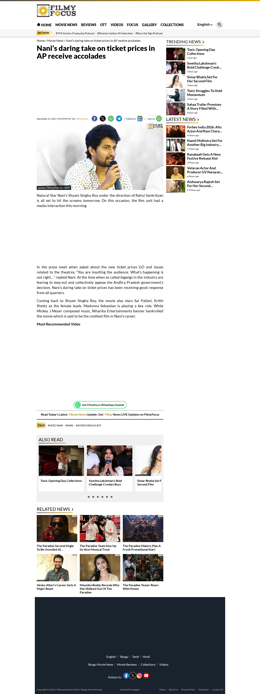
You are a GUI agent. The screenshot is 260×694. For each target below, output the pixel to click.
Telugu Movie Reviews (91, 689)
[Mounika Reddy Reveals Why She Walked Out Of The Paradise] (100, 568)
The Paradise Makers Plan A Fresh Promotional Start (142, 547)
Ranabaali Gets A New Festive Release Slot (204, 156)
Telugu (124, 656)
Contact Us (217, 689)
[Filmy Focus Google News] (140, 119)
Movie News (66, 25)
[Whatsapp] (78, 405)
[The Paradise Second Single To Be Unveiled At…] (57, 529)
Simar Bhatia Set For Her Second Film (202, 79)
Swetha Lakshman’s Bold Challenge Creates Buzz (105, 482)
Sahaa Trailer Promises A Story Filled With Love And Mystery (204, 108)
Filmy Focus (80, 118)
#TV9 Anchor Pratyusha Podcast (75, 33)
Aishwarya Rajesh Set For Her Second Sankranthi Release (203, 186)
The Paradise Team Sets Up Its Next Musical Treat (98, 547)
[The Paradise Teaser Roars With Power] (143, 568)
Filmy (109, 414)
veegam (136, 689)
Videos (117, 25)
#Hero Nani (55, 425)
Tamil (135, 656)
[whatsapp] (111, 119)
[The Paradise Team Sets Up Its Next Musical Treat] (100, 529)
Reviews (88, 25)
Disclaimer (203, 689)
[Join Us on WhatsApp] (159, 119)
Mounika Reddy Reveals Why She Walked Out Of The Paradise (100, 588)
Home (46, 25)
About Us (173, 689)
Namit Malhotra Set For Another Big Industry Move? (205, 144)
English (203, 24)
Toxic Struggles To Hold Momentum (204, 93)
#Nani (69, 425)
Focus (132, 25)
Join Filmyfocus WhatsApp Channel (103, 404)
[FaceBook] (94, 119)
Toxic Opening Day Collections (61, 480)
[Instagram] (139, 675)
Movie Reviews (127, 664)
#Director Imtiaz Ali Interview (115, 33)
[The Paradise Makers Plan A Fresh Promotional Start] (143, 529)
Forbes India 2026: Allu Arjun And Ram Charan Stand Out (204, 131)
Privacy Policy (188, 689)
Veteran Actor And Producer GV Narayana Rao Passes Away (204, 172)
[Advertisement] (15, 95)
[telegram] (119, 119)
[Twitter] (103, 119)
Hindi (146, 656)
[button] (89, 497)
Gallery (149, 25)
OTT (103, 25)
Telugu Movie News (100, 664)
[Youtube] (146, 675)
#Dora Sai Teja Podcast (149, 33)
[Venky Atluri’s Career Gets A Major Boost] (57, 568)
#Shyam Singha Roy (88, 425)
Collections (172, 25)
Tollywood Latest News (67, 689)
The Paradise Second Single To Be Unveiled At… (55, 547)
